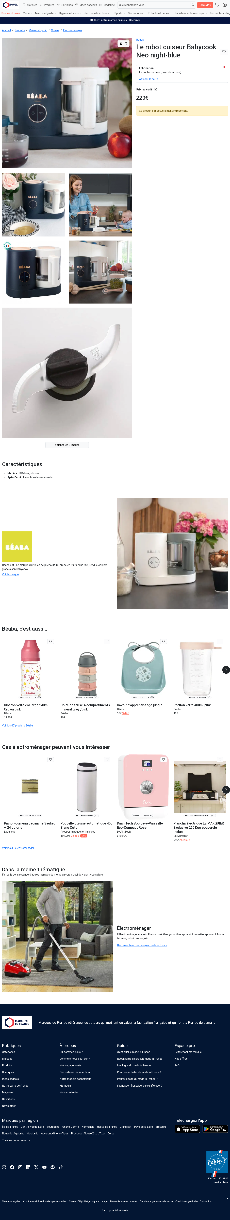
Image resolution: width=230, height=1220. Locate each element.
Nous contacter (69, 1092)
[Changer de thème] (227, 1198)
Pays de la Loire (143, 1126)
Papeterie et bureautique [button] (190, 13)
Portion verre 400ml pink (192, 705)
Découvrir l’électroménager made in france (142, 945)
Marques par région (20, 1120)
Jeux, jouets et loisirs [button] (97, 13)
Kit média (65, 1085)
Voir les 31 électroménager (18, 848)
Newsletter (9, 1105)
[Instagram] (20, 1167)
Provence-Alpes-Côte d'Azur (88, 1133)
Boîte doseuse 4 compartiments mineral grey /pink (85, 707)
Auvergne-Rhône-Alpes (54, 1133)
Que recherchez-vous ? (132, 5)
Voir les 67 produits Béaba (17, 725)
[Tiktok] (61, 1167)
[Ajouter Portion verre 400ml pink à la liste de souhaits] (220, 641)
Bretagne (161, 1126)
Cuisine (55, 30)
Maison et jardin (38, 30)
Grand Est (125, 1126)
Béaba (140, 39)
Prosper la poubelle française (78, 831)
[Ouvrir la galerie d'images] (67, 103)
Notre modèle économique (75, 1079)
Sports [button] (118, 13)
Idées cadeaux (88, 5)
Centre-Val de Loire (32, 1126)
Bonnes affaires (10, 13)
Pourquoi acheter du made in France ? (139, 1072)
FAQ (177, 1065)
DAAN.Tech (124, 831)
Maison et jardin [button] (44, 13)
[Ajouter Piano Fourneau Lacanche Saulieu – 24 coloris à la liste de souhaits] (50, 759)
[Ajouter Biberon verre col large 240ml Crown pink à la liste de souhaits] (50, 641)
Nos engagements (70, 1065)
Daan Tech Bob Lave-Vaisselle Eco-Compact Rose (140, 825)
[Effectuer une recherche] (193, 5)
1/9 (124, 43)
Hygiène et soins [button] (69, 13)
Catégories (8, 1052)
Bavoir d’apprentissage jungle (139, 705)
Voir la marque (10, 574)
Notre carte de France (15, 1085)
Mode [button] (26, 13)
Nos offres (181, 1058)
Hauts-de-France (107, 1126)
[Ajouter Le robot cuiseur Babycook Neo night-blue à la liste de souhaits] (224, 52)
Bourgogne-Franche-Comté (63, 1126)
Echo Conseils (121, 1210)
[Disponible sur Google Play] (215, 1129)
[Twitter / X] (36, 1167)
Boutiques (67, 5)
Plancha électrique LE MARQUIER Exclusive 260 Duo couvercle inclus (199, 827)
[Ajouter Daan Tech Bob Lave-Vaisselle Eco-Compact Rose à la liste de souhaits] (163, 759)
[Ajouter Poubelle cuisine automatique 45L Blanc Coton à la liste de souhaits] (107, 759)
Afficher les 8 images (67, 445)
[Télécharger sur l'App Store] (187, 1129)
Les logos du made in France (134, 1065)
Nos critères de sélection (75, 1072)
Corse (111, 1133)
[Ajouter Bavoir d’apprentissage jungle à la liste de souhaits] (163, 641)
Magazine (109, 5)
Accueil (6, 30)
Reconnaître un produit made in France (139, 1058)
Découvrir (134, 20)
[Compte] (224, 5)
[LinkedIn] (28, 1167)
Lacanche (9, 831)
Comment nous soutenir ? (75, 1058)
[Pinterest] (53, 1167)
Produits (49, 5)
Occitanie (32, 1133)
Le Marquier (181, 835)
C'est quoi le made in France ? (134, 1052)
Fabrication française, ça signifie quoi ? (139, 1085)
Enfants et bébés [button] (159, 13)
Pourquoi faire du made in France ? (137, 1079)
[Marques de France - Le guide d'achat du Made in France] (10, 5)
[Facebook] (12, 1167)
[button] (123, 1201)
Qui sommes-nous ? (71, 1052)
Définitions (8, 1099)
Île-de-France (10, 1126)
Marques (32, 5)
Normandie (88, 1126)
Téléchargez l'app (191, 1120)
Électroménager (72, 30)
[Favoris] (217, 5)
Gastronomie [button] (136, 13)
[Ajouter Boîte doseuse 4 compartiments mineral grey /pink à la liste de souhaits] (107, 641)
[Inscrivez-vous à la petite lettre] (4, 1167)
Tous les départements (16, 1140)
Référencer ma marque (188, 1052)
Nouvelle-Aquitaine (13, 1133)
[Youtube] (44, 1167)
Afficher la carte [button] (148, 79)
